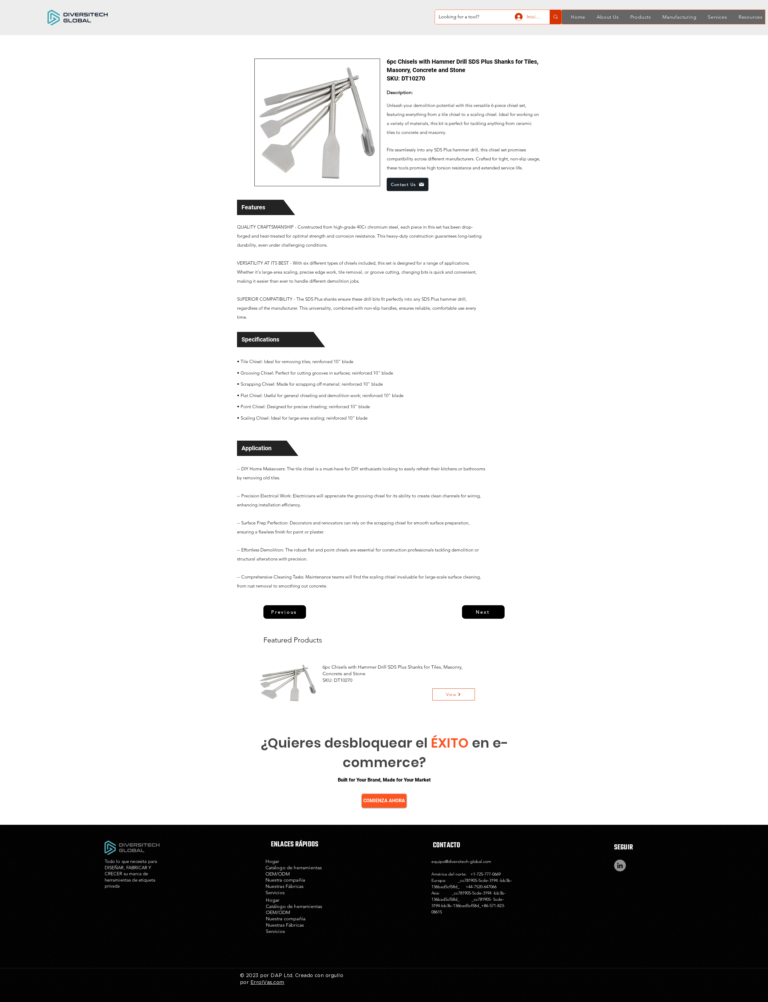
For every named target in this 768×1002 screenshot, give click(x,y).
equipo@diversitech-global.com (461, 861)
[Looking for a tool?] (555, 17)
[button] (604, 17)
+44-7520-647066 (481, 886)
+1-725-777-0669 (485, 874)
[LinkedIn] (620, 865)
